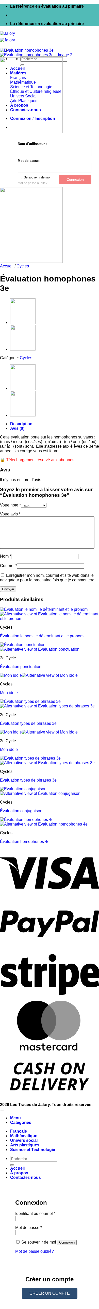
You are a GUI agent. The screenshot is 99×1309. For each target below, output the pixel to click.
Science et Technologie (32, 1149)
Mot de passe (28, 1227)
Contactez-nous (25, 1177)
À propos (19, 1173)
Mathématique (23, 1136)
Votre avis (10, 514)
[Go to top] (2, 1110)
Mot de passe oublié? (32, 183)
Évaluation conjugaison (21, 811)
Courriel (8, 565)
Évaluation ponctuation (20, 666)
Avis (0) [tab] (17, 428)
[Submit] (12, 1165)
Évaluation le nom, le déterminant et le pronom (42, 636)
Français (18, 1131)
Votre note (10, 505)
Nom (5, 556)
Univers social (24, 1140)
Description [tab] (21, 424)
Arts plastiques (24, 1145)
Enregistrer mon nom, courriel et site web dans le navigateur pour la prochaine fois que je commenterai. (48, 577)
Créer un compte (49, 1293)
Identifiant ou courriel (35, 1213)
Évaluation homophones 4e (25, 841)
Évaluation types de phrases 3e (28, 723)
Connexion (67, 1242)
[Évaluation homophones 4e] (23, 322)
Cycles (22, 266)
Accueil (6, 266)
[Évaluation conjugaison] (23, 349)
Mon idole (9, 693)
